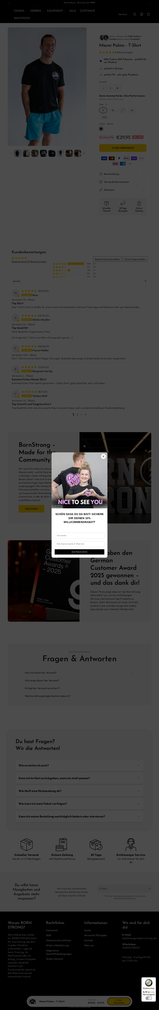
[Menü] (154, 979)
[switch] (149, 998)
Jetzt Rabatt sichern (79, 552)
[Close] (103, 456)
